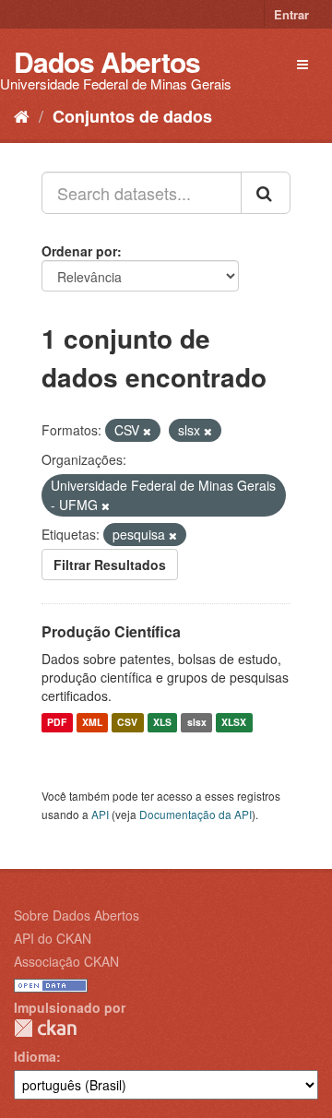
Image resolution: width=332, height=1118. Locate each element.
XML (92, 723)
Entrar (291, 14)
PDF (56, 723)
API (100, 814)
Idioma (35, 1056)
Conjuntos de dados (132, 116)
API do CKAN (52, 938)
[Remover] (147, 430)
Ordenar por (79, 251)
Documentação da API (195, 814)
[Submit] (265, 193)
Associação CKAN (66, 961)
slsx (197, 723)
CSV (127, 723)
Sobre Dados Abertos (76, 915)
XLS (162, 723)
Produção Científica (111, 631)
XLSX (233, 723)
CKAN (45, 1028)
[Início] (22, 115)
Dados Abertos (107, 61)
